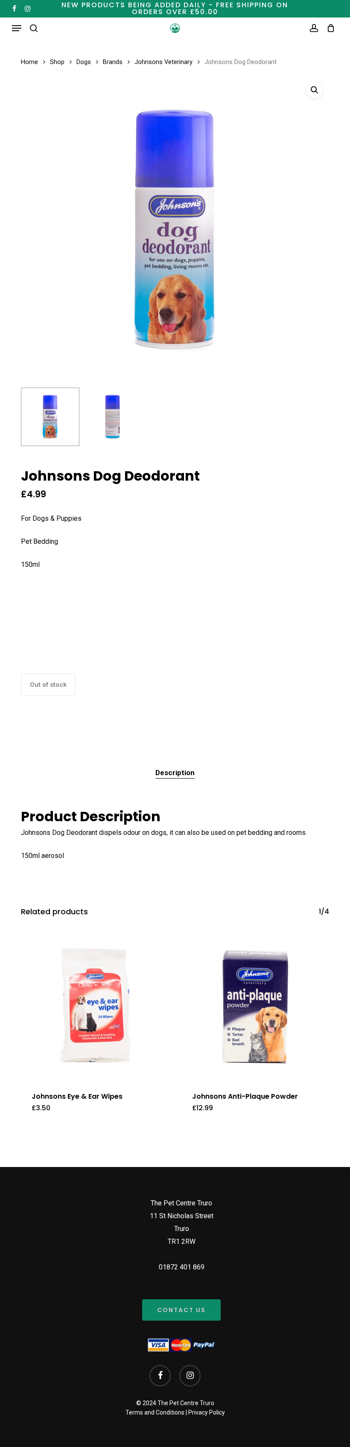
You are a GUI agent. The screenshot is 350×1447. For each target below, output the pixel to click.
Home (29, 62)
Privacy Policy (206, 1412)
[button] (16, 28)
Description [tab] (175, 772)
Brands (112, 62)
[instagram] (28, 9)
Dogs (83, 62)
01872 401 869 (181, 1267)
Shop (57, 62)
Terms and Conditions (154, 1412)
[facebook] (14, 9)
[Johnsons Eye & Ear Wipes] (95, 1006)
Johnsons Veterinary (163, 62)
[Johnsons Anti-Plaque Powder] (255, 1006)
